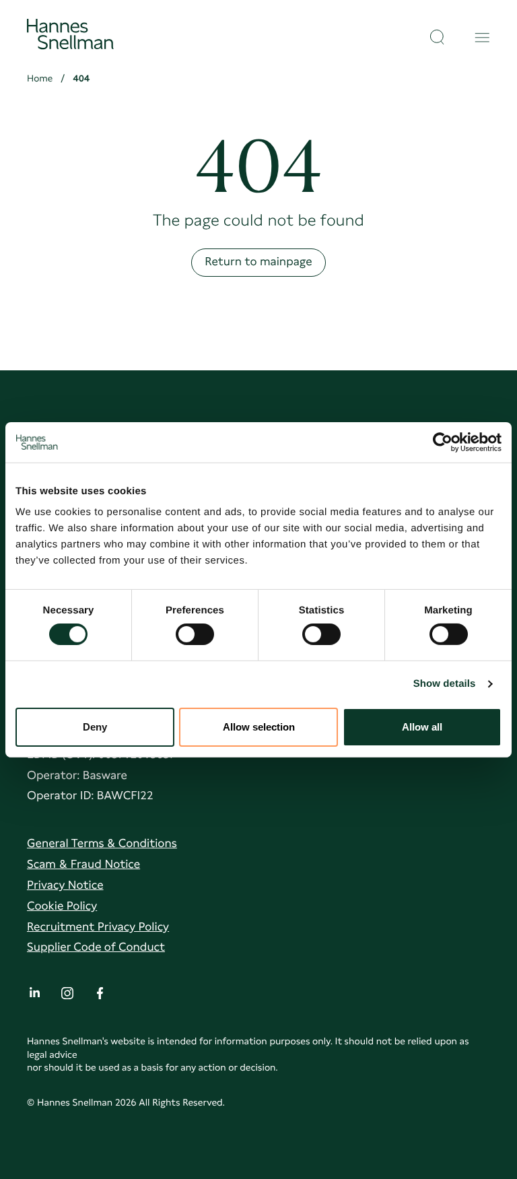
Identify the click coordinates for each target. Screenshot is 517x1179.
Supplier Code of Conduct (96, 947)
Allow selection (259, 727)
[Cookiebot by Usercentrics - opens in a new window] (443, 442)
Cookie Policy (62, 906)
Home (40, 78)
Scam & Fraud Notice (83, 864)
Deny (95, 727)
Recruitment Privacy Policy (98, 927)
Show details (444, 683)
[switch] (195, 630)
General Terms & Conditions (102, 843)
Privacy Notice (65, 885)
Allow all (422, 727)
